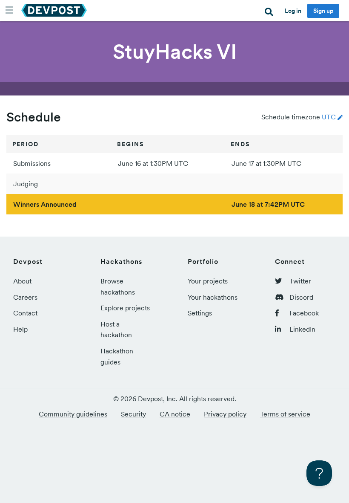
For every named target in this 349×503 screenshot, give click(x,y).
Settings (200, 313)
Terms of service (285, 414)
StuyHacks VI (175, 51)
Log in (293, 10)
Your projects (208, 281)
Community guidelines (73, 414)
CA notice (175, 414)
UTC (329, 117)
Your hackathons (212, 297)
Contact (25, 313)
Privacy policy (225, 414)
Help (20, 329)
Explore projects (125, 308)
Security (133, 414)
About (22, 281)
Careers (25, 297)
